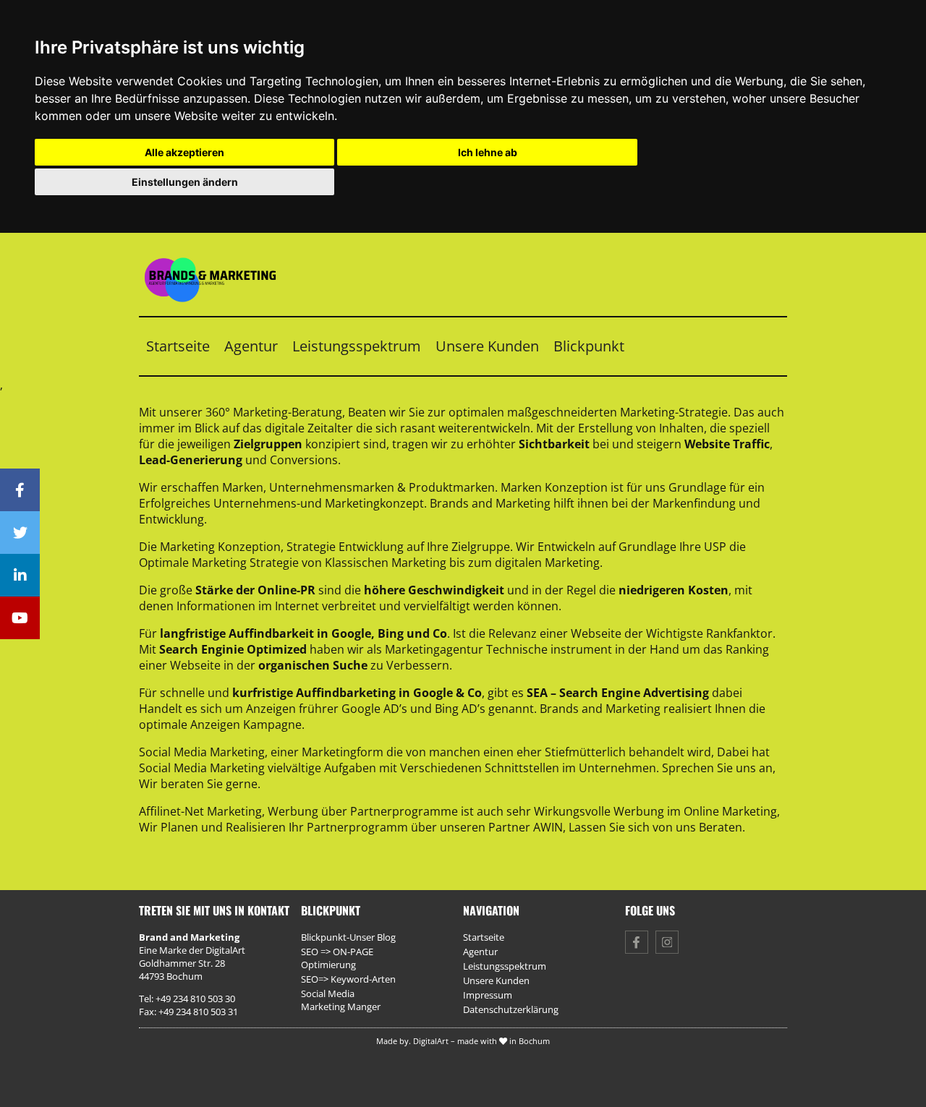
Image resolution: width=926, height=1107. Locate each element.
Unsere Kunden (487, 346)
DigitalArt (431, 1040)
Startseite (178, 346)
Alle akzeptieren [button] (184, 152)
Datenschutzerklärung (510, 1009)
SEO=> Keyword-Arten (348, 979)
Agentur (251, 346)
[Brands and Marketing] (220, 308)
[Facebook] (20, 490)
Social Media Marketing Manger (341, 1000)
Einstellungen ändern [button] (185, 182)
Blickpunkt (588, 346)
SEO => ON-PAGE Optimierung (337, 958)
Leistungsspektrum (356, 346)
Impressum (487, 994)
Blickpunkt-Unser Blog (348, 937)
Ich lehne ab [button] (487, 152)
